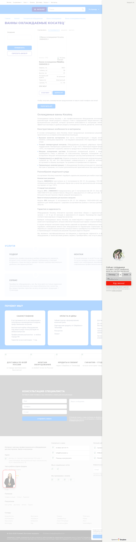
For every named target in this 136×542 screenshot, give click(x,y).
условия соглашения (117, 290)
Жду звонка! (118, 283)
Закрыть (130, 2)
